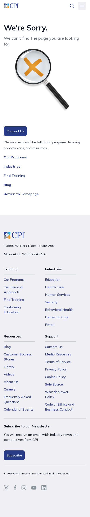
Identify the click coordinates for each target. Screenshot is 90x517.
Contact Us (15, 131)
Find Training (14, 175)
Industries (12, 166)
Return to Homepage (21, 194)
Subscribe (14, 455)
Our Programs (15, 157)
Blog (7, 185)
